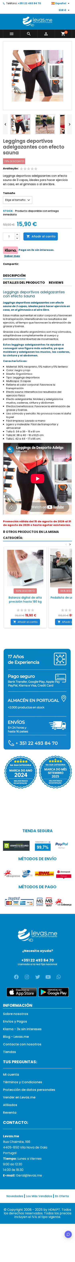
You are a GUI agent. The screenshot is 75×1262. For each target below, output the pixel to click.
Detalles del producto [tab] (24, 282)
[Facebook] (16, 977)
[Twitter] (37, 977)
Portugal (9, 1153)
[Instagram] (27, 977)
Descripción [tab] (14, 275)
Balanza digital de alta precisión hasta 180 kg (25, 600)
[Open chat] (68, 1234)
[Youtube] (48, 977)
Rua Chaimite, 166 (16, 1141)
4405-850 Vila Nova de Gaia (25, 1147)
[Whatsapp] (59, 977)
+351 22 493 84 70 (29, 3)
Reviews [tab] (56, 282)
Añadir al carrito (41, 236)
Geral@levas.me (29, 1175)
